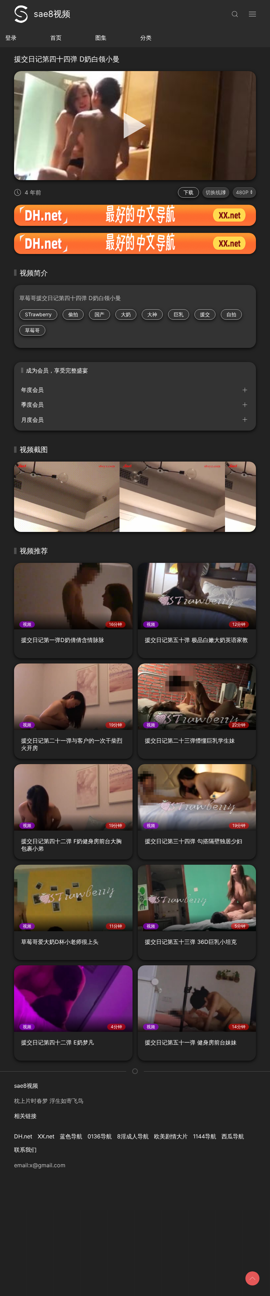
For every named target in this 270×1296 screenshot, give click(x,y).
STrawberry (38, 314)
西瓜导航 (232, 1136)
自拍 (231, 314)
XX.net (46, 1136)
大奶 (126, 314)
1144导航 (204, 1136)
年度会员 (32, 389)
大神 (152, 314)
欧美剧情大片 (171, 1136)
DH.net (23, 1136)
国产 (99, 314)
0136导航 (100, 1136)
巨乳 (179, 314)
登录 (11, 37)
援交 (205, 314)
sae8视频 (52, 14)
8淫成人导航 (133, 1136)
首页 (56, 37)
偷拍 (73, 314)
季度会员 (32, 404)
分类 (146, 37)
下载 (188, 192)
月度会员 (32, 419)
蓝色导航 (71, 1136)
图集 (101, 37)
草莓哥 (32, 330)
